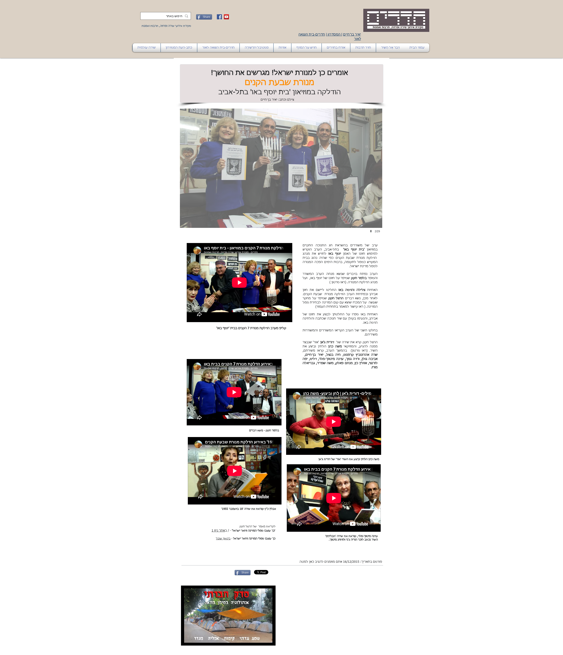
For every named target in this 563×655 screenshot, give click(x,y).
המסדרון (334, 34)
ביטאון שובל (223, 538)
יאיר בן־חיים (352, 34)
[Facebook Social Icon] (219, 16)
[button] (281, 176)
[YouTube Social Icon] (226, 16)
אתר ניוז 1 (218, 530)
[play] (371, 231)
